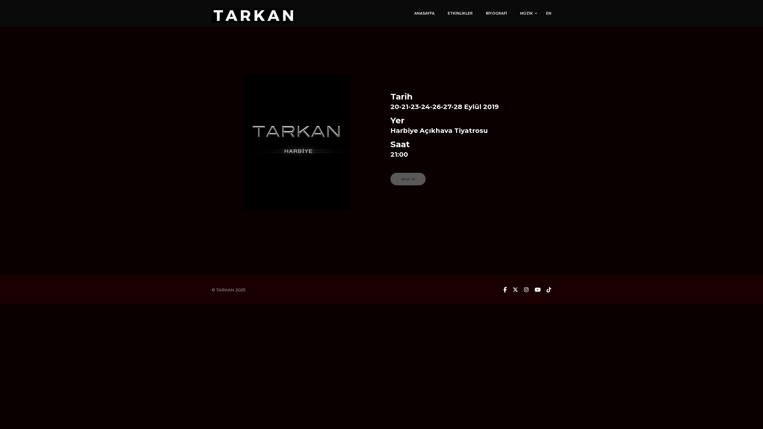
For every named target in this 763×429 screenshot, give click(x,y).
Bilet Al (408, 179)
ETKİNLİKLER (460, 13)
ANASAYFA (424, 13)
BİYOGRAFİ (496, 13)
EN (548, 13)
